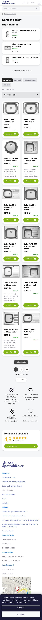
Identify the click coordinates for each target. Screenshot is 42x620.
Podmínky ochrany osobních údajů (13, 482)
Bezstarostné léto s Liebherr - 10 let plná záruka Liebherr (21, 520)
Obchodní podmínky (9, 477)
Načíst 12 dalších (21, 362)
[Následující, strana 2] (21, 369)
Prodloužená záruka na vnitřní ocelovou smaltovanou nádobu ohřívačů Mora (20, 526)
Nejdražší (17, 80)
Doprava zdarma (7, 531)
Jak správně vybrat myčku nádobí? (13, 516)
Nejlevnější (7, 80)
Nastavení (21, 607)
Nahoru (22, 380)
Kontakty (5, 503)
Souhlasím (21, 614)
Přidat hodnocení (12, 446)
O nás (4, 499)
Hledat (37, 8)
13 (27, 369)
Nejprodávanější (30, 80)
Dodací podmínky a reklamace (12, 486)
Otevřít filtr (10, 95)
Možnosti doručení (8, 494)
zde (29, 602)
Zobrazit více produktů (21, 70)
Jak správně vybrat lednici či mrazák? (14, 511)
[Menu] (39, 2)
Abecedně (6, 85)
